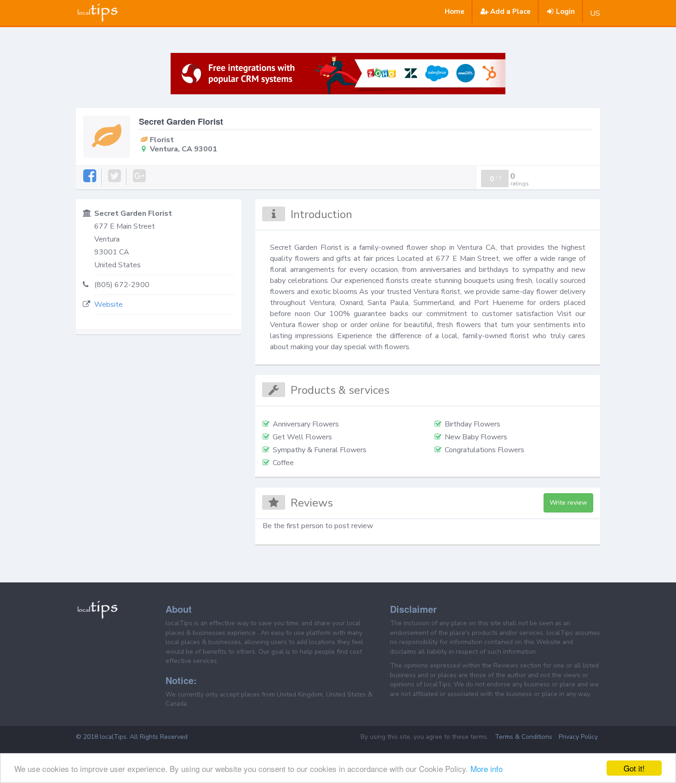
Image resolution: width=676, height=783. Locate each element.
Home (454, 11)
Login (565, 11)
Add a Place (510, 11)
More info (486, 768)
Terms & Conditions (523, 736)
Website (108, 304)
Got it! (634, 768)
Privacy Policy (578, 736)
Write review (568, 502)
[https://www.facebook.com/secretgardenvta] (90, 176)
